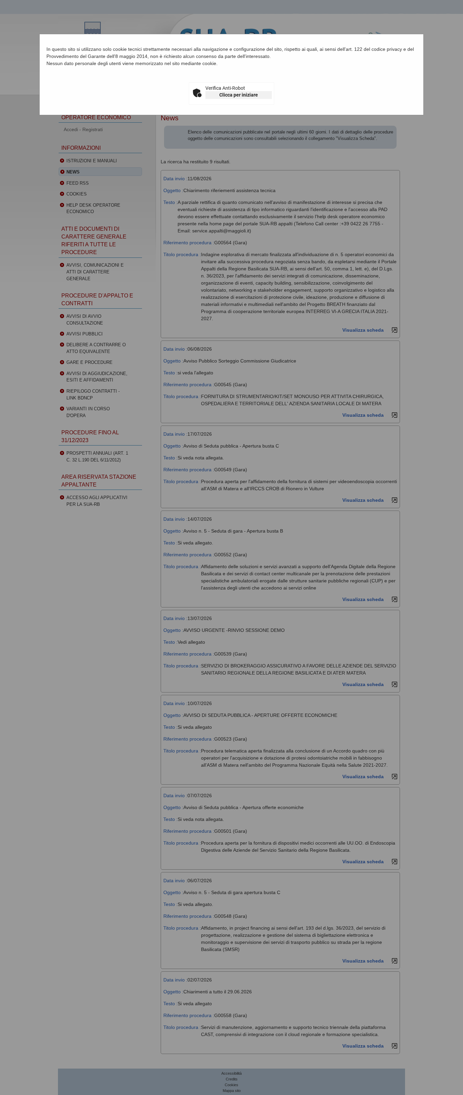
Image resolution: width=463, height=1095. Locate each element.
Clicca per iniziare (238, 95)
